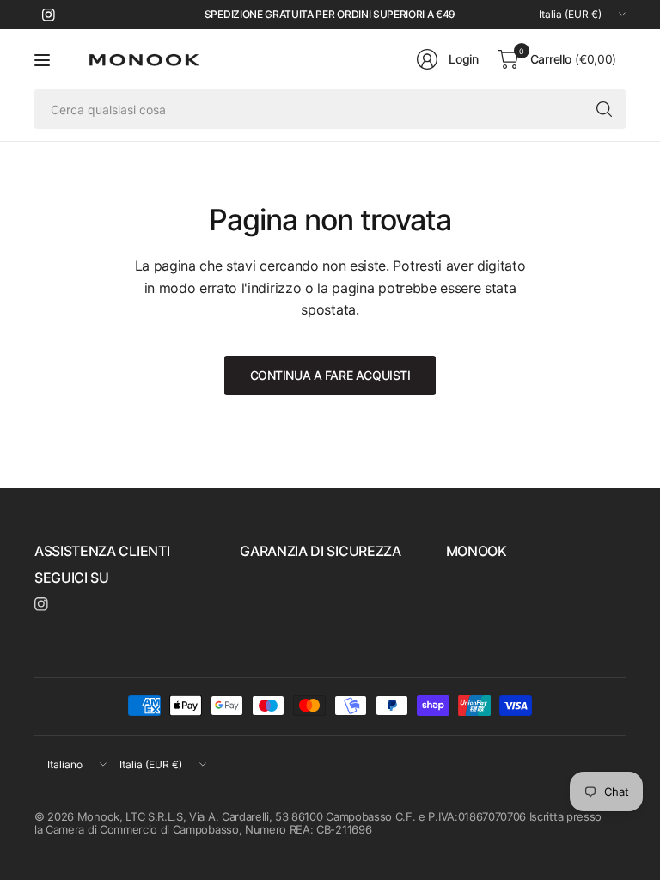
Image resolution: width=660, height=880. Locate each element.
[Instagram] (48, 14)
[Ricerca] (604, 109)
